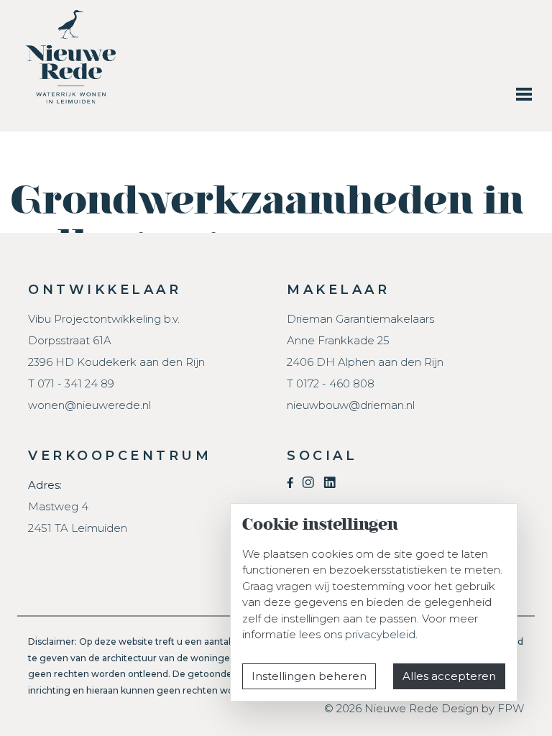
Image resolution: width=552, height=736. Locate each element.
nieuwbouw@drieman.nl (351, 405)
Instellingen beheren (309, 676)
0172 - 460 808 (335, 383)
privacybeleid (380, 634)
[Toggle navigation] (523, 94)
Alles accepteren (449, 676)
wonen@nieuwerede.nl (89, 405)
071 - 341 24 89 (75, 383)
